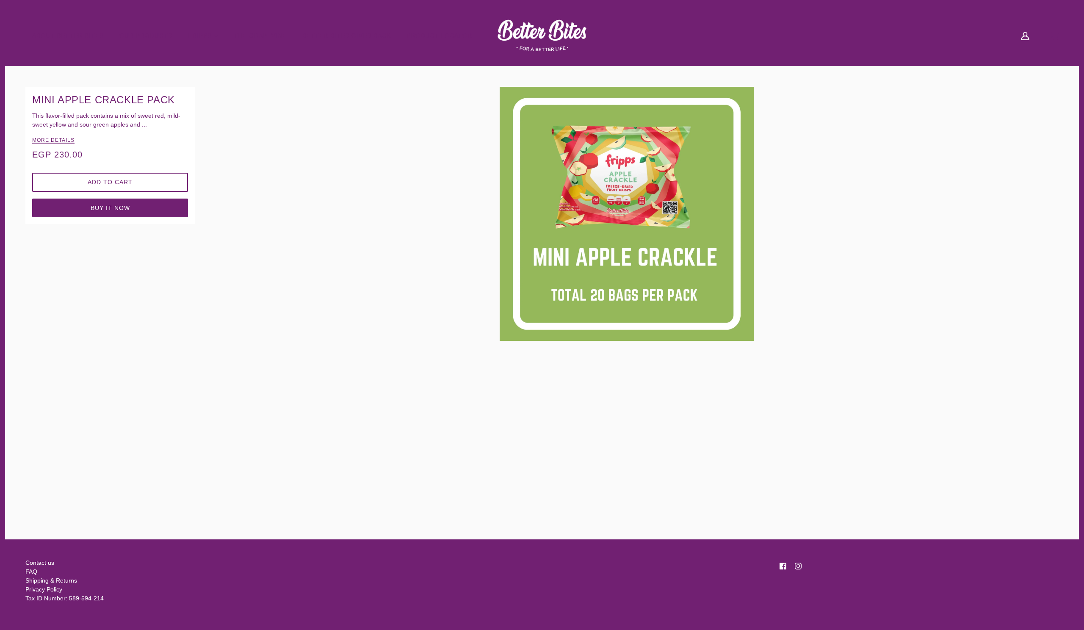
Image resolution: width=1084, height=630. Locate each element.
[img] (783, 564)
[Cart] (1054, 35)
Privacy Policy (43, 589)
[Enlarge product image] (627, 214)
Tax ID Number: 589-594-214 (64, 598)
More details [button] (53, 140)
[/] (542, 33)
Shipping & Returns (51, 580)
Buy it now (110, 207)
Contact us (39, 562)
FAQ (31, 571)
